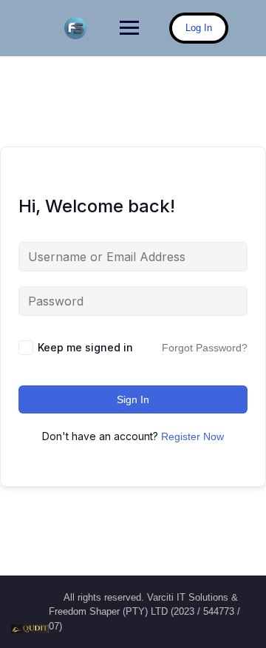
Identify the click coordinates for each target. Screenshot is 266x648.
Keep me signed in (85, 347)
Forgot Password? (205, 348)
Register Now (192, 436)
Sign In (133, 399)
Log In (198, 27)
